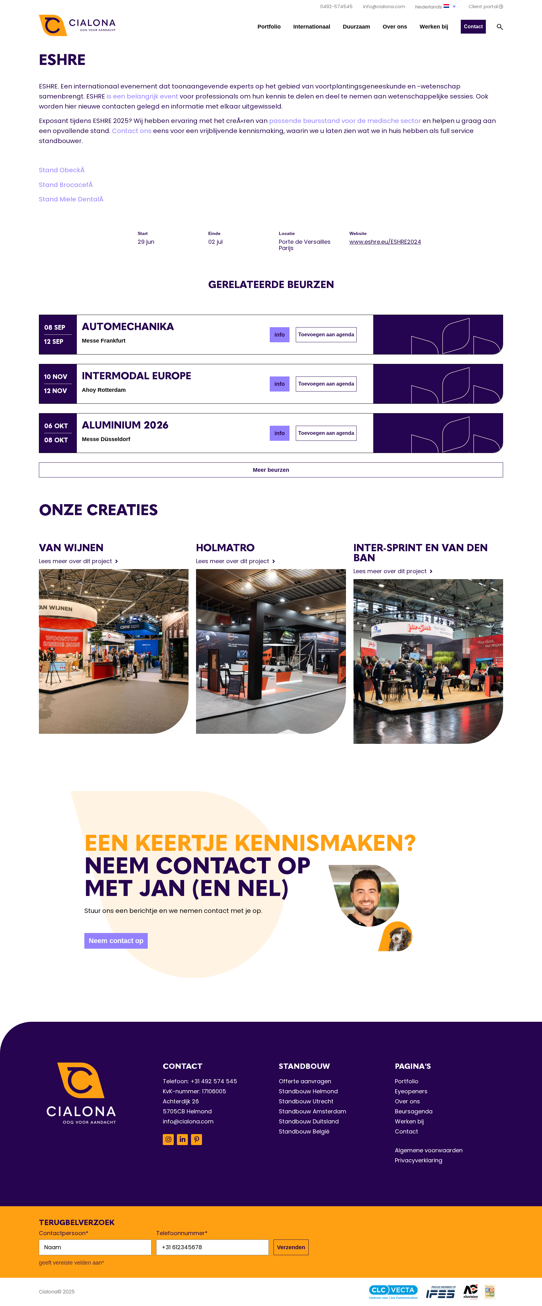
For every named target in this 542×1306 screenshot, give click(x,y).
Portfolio (269, 27)
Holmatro (225, 548)
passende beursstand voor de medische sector (345, 120)
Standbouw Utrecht (306, 1101)
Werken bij (434, 27)
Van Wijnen (71, 548)
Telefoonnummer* (182, 1233)
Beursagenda (414, 1111)
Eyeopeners (411, 1091)
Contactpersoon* (63, 1233)
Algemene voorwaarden (429, 1150)
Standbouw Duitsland (309, 1121)
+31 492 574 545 (213, 1081)
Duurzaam (356, 27)
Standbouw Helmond (308, 1091)
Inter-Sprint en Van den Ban (420, 553)
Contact (406, 1131)
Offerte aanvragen (305, 1081)
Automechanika (128, 327)
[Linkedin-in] (182, 1139)
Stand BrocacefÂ (66, 184)
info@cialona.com (188, 1121)
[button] (436, 6)
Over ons (395, 27)
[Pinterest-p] (196, 1139)
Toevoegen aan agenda (326, 334)
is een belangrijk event (142, 96)
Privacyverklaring (418, 1160)
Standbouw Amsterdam (312, 1111)
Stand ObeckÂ (62, 170)
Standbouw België (304, 1131)
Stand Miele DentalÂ (72, 199)
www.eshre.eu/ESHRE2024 (385, 242)
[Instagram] (168, 1139)
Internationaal (311, 27)
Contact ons (131, 130)
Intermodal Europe (136, 376)
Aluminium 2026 (125, 425)
